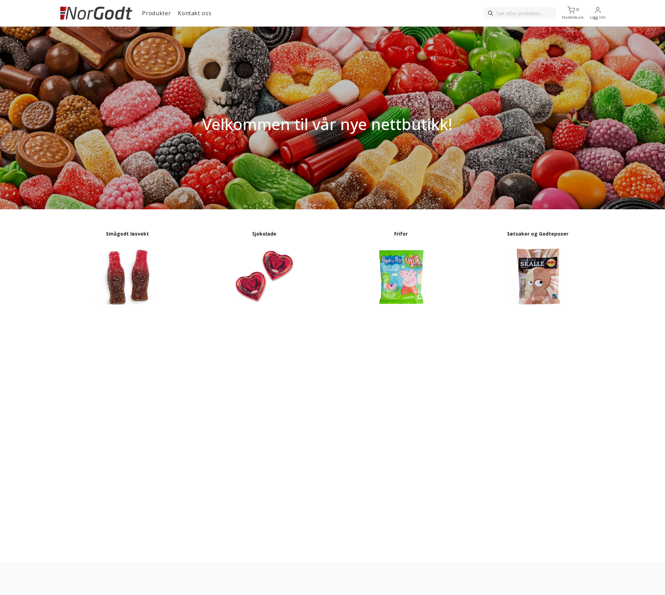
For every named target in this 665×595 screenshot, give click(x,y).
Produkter (156, 13)
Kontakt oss (194, 13)
